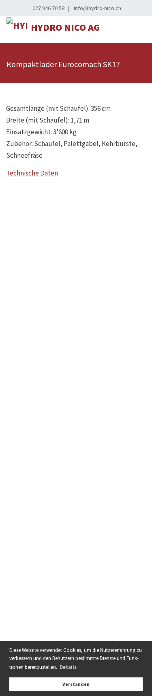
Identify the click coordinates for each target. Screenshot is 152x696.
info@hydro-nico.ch (97, 8)
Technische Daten (32, 173)
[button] (67, 667)
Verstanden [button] (76, 684)
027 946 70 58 (48, 8)
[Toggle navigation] (145, 27)
